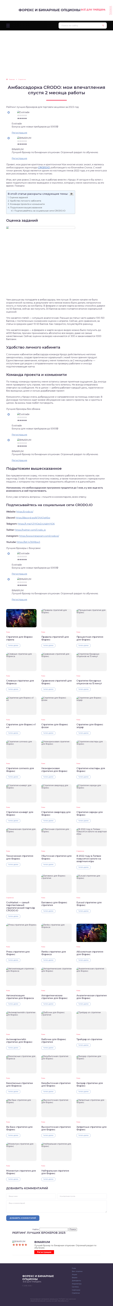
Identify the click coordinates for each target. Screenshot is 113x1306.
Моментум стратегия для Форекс (21, 1172)
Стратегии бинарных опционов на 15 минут (89, 682)
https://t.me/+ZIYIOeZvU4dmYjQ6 (36, 524)
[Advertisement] (56, 51)
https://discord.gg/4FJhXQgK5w (33, 517)
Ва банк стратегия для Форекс (19, 1128)
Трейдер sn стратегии (89, 1039)
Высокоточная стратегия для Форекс (56, 1128)
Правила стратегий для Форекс (55, 638)
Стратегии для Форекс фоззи (54, 725)
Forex (8, 632)
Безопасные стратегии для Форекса (19, 1084)
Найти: (35, 1229)
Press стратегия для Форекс (18, 953)
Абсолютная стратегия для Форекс (89, 953)
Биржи (74, 1277)
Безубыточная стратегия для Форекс (56, 1084)
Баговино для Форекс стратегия (54, 903)
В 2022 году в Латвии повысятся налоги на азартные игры (88, 859)
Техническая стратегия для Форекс (19, 857)
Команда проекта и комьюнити (27, 204)
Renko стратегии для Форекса (53, 953)
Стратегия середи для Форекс (89, 813)
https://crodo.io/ (24, 511)
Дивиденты (76, 1281)
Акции (74, 1274)
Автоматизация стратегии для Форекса (20, 996)
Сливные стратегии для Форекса (20, 682)
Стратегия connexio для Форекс (20, 769)
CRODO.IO (44, 167)
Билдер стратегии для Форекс (89, 1084)
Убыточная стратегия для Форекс (56, 857)
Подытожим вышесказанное (26, 207)
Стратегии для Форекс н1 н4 (21, 725)
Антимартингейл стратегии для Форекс (19, 1040)
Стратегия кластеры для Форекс (90, 769)
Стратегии (80, 851)
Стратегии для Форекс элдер (89, 725)
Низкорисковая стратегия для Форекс (54, 769)
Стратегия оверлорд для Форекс (56, 813)
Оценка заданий (19, 197)
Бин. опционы (77, 1271)
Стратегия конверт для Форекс (19, 813)
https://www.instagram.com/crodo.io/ (39, 536)
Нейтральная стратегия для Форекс (55, 1172)
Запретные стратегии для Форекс (91, 1128)
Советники (76, 1290)
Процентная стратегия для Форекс (89, 638)
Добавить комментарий (23, 1218)
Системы (75, 1287)
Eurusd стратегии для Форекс (89, 903)
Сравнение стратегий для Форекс (56, 682)
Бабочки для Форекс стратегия (53, 1040)
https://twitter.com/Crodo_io (30, 530)
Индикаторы (77, 1284)
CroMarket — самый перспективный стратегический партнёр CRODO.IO (20, 906)
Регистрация (19, 132)
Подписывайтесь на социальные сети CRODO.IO (39, 211)
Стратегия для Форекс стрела (19, 638)
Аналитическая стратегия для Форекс (91, 996)
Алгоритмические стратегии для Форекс (54, 996)
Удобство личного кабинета (25, 200)
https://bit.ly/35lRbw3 (28, 542)
